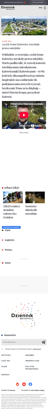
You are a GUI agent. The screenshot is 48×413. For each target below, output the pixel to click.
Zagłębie (29, 355)
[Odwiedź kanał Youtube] (24, 384)
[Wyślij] (43, 342)
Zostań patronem (38, 2)
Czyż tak (5, 361)
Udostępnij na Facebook (11, 227)
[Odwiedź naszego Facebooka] (30, 384)
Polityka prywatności (32, 368)
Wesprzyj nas (32, 361)
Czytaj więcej (37, 349)
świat (7, 263)
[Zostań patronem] (17, 384)
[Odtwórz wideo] (24, 26)
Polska (8, 250)
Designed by (5, 390)
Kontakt (5, 375)
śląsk (7, 230)
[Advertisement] (24, 158)
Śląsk (4, 366)
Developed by (26, 390)
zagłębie (9, 240)
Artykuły (6, 355)
